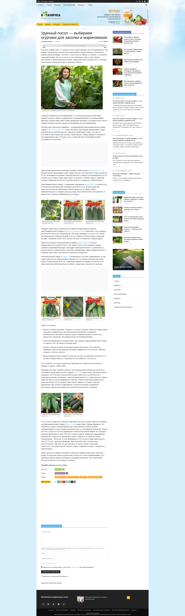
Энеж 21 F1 (70, 424)
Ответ (90, 5)
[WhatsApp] (69, 482)
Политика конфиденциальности (121, 610)
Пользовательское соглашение (101, 610)
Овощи (83, 477)
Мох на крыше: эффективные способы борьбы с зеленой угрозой (133, 51)
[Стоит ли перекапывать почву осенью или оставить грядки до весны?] (117, 219)
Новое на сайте (119, 192)
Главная (40, 24)
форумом (43, 549)
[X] (72, 482)
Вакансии (73, 610)
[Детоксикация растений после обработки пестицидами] (117, 62)
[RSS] (147, 1)
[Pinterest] (64, 482)
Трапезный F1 (83, 243)
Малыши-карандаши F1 (74, 231)
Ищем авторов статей (123, 267)
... (63, 469)
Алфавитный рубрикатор (123, 307)
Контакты (134, 610)
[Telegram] (66, 482)
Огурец (58, 469)
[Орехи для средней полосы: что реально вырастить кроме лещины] (117, 240)
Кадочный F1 (90, 184)
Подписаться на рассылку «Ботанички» (55, 576)
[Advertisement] (74, 504)
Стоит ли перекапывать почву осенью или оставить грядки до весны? (134, 218)
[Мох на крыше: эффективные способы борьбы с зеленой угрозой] (117, 51)
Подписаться (75, 567)
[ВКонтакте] (58, 482)
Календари (56, 24)
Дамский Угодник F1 (55, 130)
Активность (51, 1)
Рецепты (57, 5)
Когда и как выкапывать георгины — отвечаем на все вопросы (133, 229)
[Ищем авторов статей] (128, 259)
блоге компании (81, 45)
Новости (117, 285)
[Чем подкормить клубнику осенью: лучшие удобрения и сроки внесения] (117, 83)
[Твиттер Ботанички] (145, 1)
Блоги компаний (69, 5)
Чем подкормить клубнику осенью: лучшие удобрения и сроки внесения (133, 83)
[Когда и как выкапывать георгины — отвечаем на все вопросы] (117, 229)
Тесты (49, 5)
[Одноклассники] (61, 482)
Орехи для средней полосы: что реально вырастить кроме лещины (133, 239)
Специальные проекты (69, 24)
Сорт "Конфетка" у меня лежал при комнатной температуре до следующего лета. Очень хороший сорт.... (128, 162)
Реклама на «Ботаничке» (84, 610)
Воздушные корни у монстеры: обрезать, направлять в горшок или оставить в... (134, 199)
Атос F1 (77, 372)
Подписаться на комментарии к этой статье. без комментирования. (68, 567)
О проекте (51, 610)
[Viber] (75, 482)
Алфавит (48, 24)
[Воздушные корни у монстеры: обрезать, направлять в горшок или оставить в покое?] (117, 199)
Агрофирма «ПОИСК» (47, 41)
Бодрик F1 (65, 257)
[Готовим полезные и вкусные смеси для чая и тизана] (117, 210)
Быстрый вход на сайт (48, 563)
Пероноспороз (60, 473)
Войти (38, 1)
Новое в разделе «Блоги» (122, 32)
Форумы (81, 5)
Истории (117, 290)
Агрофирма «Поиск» (95, 477)
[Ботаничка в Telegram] (142, 1)
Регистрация (44, 1)
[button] (146, 5)
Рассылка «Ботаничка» (62, 610)
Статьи (40, 5)
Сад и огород (60, 477)
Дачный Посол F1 (96, 170)
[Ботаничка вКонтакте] (139, 1)
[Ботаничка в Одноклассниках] (137, 1)
